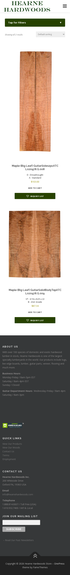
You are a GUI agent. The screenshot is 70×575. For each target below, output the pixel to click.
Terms (5, 455)
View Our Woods (11, 447)
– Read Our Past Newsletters (18, 540)
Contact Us (8, 451)
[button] (35, 196)
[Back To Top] (35, 556)
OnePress (59, 563)
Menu (64, 6)
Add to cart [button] (35, 188)
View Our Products (12, 443)
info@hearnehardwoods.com (17, 494)
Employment (9, 459)
